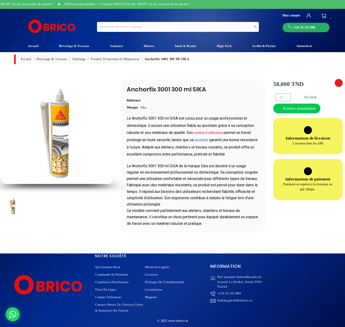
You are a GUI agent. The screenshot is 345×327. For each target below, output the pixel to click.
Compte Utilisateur (108, 297)
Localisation (153, 289)
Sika (143, 107)
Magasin (151, 297)
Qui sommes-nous (107, 267)
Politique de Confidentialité (164, 282)
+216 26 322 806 (229, 293)
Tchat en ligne (105, 289)
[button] (7, 133)
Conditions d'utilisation (112, 282)
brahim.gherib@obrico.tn (235, 300)
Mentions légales (157, 267)
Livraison (151, 274)
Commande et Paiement (111, 274)
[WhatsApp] (13, 314)
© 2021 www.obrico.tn (172, 321)
